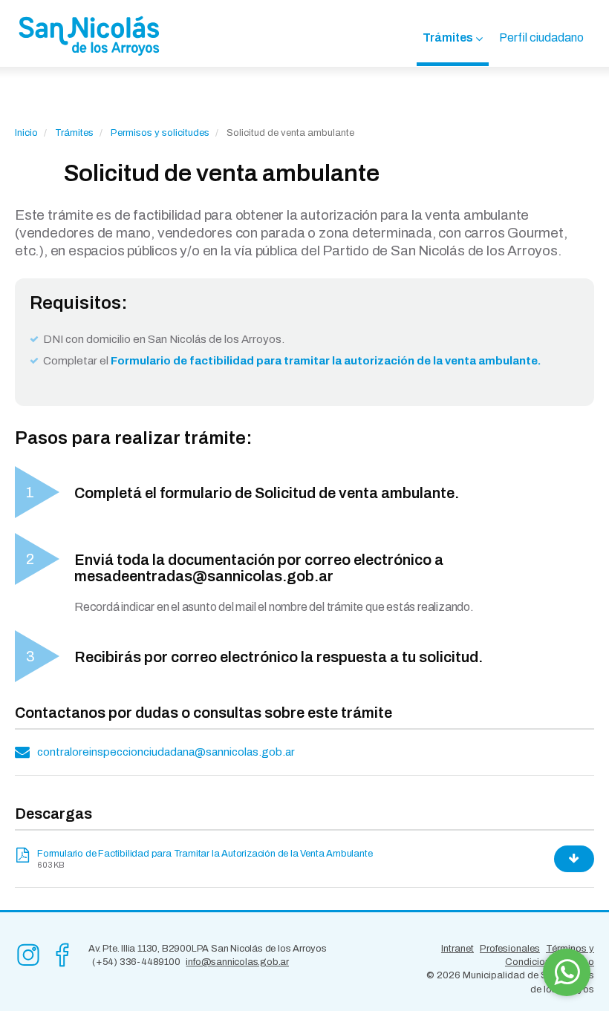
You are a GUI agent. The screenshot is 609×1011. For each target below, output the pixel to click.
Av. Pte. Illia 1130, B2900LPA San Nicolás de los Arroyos (207, 948)
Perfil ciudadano (541, 37)
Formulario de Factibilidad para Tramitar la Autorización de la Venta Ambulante (204, 853)
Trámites (448, 37)
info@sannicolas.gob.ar (237, 962)
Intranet (457, 948)
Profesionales (510, 948)
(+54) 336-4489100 (136, 962)
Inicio (26, 133)
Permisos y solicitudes (160, 133)
